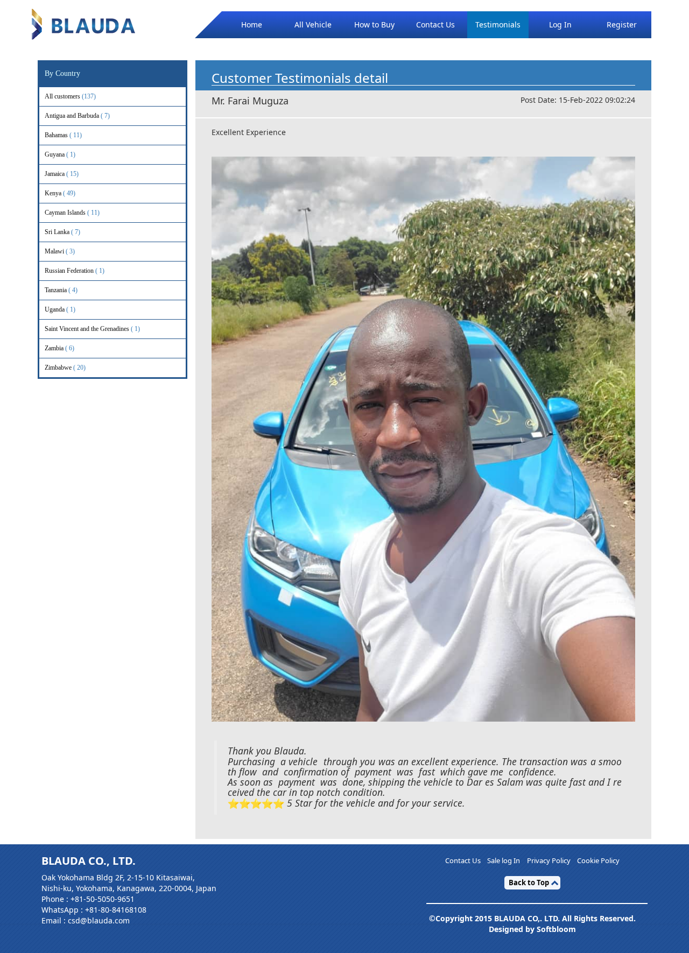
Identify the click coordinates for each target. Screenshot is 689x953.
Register (622, 24)
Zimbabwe (65, 367)
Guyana (60, 154)
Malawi (60, 251)
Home (251, 24)
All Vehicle (313, 24)
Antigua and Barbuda (77, 115)
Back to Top (529, 882)
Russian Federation (74, 270)
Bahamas (63, 135)
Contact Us (435, 24)
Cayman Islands (72, 212)
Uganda (60, 309)
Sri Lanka (62, 232)
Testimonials (498, 24)
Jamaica (62, 174)
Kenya (60, 193)
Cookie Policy (598, 861)
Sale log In (503, 861)
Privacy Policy (549, 861)
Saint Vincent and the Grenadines (92, 329)
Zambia (59, 348)
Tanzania (61, 290)
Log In (560, 24)
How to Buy (374, 24)
